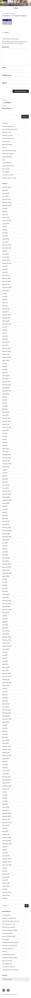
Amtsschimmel (6, 141)
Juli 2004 (4, 688)
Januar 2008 (5, 561)
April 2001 (5, 801)
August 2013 (5, 360)
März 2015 (5, 305)
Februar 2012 (5, 412)
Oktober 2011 (5, 424)
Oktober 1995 (6, 877)
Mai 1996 (4, 871)
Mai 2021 (4, 229)
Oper (3, 159)
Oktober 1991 (5, 895)
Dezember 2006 (6, 600)
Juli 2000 (4, 828)
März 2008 (5, 555)
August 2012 (5, 394)
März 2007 (5, 591)
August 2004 (5, 685)
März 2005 (5, 664)
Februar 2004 (6, 704)
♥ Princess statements (8, 138)
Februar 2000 (6, 834)
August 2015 (5, 290)
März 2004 (5, 701)
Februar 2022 (5, 217)
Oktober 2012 (5, 387)
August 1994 (5, 886)
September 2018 (6, 263)
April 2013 (5, 369)
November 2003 (6, 713)
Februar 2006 (6, 631)
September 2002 (6, 755)
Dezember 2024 (6, 187)
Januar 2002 (5, 773)
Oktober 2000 (6, 819)
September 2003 (7, 719)
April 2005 (5, 661)
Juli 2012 (4, 397)
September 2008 (7, 536)
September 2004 (7, 682)
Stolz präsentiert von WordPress (10, 994)
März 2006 (5, 628)
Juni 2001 (4, 795)
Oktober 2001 (6, 783)
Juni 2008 (5, 546)
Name (4, 67)
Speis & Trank (6, 169)
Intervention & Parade (8, 153)
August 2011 (5, 430)
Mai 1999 (4, 849)
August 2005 (5, 649)
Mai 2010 (4, 476)
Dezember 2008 (6, 527)
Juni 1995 (4, 880)
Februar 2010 (5, 485)
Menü (16, 8)
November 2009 (6, 494)
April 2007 (5, 588)
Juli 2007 (4, 579)
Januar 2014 (5, 345)
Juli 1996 (4, 868)
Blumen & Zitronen (7, 144)
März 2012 (5, 409)
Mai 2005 (4, 658)
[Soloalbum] (7, 25)
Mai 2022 (4, 211)
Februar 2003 (6, 740)
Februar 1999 (5, 855)
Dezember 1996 (6, 862)
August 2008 (5, 539)
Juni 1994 (4, 889)
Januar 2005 (5, 670)
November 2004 (6, 676)
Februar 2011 (5, 448)
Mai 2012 (4, 403)
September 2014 (6, 324)
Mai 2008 (4, 549)
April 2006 (5, 625)
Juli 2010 (4, 470)
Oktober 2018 (6, 260)
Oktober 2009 (6, 497)
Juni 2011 (4, 436)
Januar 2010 (5, 488)
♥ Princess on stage (7, 135)
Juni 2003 (5, 728)
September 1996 (6, 865)
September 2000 (7, 822)
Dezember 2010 (6, 454)
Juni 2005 (5, 655)
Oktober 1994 (6, 883)
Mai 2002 (4, 761)
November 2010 (6, 457)
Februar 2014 (5, 342)
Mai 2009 (4, 512)
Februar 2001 (5, 807)
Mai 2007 (4, 585)
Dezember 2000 (6, 813)
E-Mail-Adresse (7, 75)
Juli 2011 (4, 433)
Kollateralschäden (7, 156)
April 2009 (5, 515)
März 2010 (5, 482)
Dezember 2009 (6, 491)
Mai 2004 (4, 694)
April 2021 (5, 233)
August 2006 (5, 612)
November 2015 (6, 281)
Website (4, 83)
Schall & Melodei (6, 162)
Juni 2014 (4, 330)
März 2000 (5, 831)
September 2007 (6, 573)
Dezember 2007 (6, 564)
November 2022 (6, 202)
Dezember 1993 (6, 892)
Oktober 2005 (6, 643)
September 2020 (6, 248)
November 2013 (6, 351)
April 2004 (5, 697)
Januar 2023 (5, 196)
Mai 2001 (4, 798)
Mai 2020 (4, 251)
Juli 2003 (4, 725)
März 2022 (5, 214)
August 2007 (5, 576)
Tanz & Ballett (6, 172)
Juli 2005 (4, 652)
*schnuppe (5, 123)
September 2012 (6, 391)
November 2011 (6, 421)
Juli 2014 (4, 327)
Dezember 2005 (6, 637)
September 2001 (6, 786)
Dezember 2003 (6, 710)
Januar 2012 (5, 415)
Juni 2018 (4, 266)
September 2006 (7, 609)
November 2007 (6, 567)
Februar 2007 (5, 594)
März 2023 (5, 190)
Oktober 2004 (6, 679)
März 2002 (5, 767)
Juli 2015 (4, 293)
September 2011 (6, 427)
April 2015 (5, 302)
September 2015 (6, 287)
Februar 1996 (5, 874)
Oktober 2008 (6, 533)
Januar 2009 (5, 524)
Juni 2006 (5, 618)
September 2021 (6, 220)
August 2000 (5, 825)
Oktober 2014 (6, 321)
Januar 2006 (5, 634)
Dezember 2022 (6, 199)
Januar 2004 (5, 707)
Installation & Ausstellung (9, 150)
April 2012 (5, 406)
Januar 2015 (5, 312)
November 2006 (6, 603)
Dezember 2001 (6, 776)
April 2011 (5, 442)
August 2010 (5, 466)
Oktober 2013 (6, 354)
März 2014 (5, 339)
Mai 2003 (4, 731)
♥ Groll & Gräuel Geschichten (10, 129)
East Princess (10, 2)
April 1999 (5, 852)
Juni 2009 (5, 509)
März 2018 (5, 272)
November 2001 (6, 780)
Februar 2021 (5, 239)
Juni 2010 (4, 473)
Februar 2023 (5, 193)
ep (14, 13)
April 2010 (5, 479)
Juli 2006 (4, 615)
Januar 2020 (5, 254)
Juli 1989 (4, 898)
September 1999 (6, 843)
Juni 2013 (4, 363)
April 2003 (5, 734)
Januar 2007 (5, 597)
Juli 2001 (4, 792)
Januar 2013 (5, 378)
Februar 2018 (5, 275)
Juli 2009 (4, 506)
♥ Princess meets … (7, 132)
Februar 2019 (5, 257)
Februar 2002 (5, 770)
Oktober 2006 (6, 606)
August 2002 (5, 758)
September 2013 (6, 357)
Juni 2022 (4, 208)
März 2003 (5, 737)
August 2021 (5, 223)
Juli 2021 (4, 226)
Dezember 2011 (6, 418)
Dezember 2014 (6, 315)
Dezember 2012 (6, 381)
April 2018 (5, 269)
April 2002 (5, 764)
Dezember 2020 (6, 245)
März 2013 (5, 372)
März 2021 (5, 236)
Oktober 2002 (6, 752)
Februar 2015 (5, 308)
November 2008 (6, 530)
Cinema (6, 32)
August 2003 (5, 722)
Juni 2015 (4, 296)
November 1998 (6, 859)
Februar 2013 (5, 375)
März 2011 (5, 445)
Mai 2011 (4, 439)
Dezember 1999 (6, 837)
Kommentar (6, 47)
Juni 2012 (4, 400)
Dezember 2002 (6, 746)
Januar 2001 (5, 810)
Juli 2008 (4, 543)
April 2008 (5, 552)
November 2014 (6, 318)
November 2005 (6, 640)
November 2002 (6, 749)
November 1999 (6, 840)
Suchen (25, 116)
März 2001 (5, 804)
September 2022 (6, 205)
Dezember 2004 (6, 673)
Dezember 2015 (6, 278)
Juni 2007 (4, 582)
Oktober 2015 (6, 284)
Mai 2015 (4, 299)
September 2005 (7, 646)
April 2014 (5, 336)
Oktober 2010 (6, 460)
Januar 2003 (5, 743)
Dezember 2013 (6, 348)
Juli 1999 (4, 846)
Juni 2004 (5, 691)
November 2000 (6, 816)
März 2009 (5, 518)
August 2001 (5, 789)
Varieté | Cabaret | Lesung (9, 178)
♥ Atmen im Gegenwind (8, 126)
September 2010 (6, 463)
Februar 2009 (6, 521)
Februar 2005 (6, 667)
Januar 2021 (5, 242)
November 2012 (6, 384)
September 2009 (7, 500)
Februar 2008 (6, 558)
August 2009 (5, 503)
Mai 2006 (4, 622)
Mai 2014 (4, 333)
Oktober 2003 (6, 716)
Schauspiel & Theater (8, 165)
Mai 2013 (4, 366)
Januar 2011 (5, 451)
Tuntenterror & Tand (7, 175)
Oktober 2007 (6, 570)
